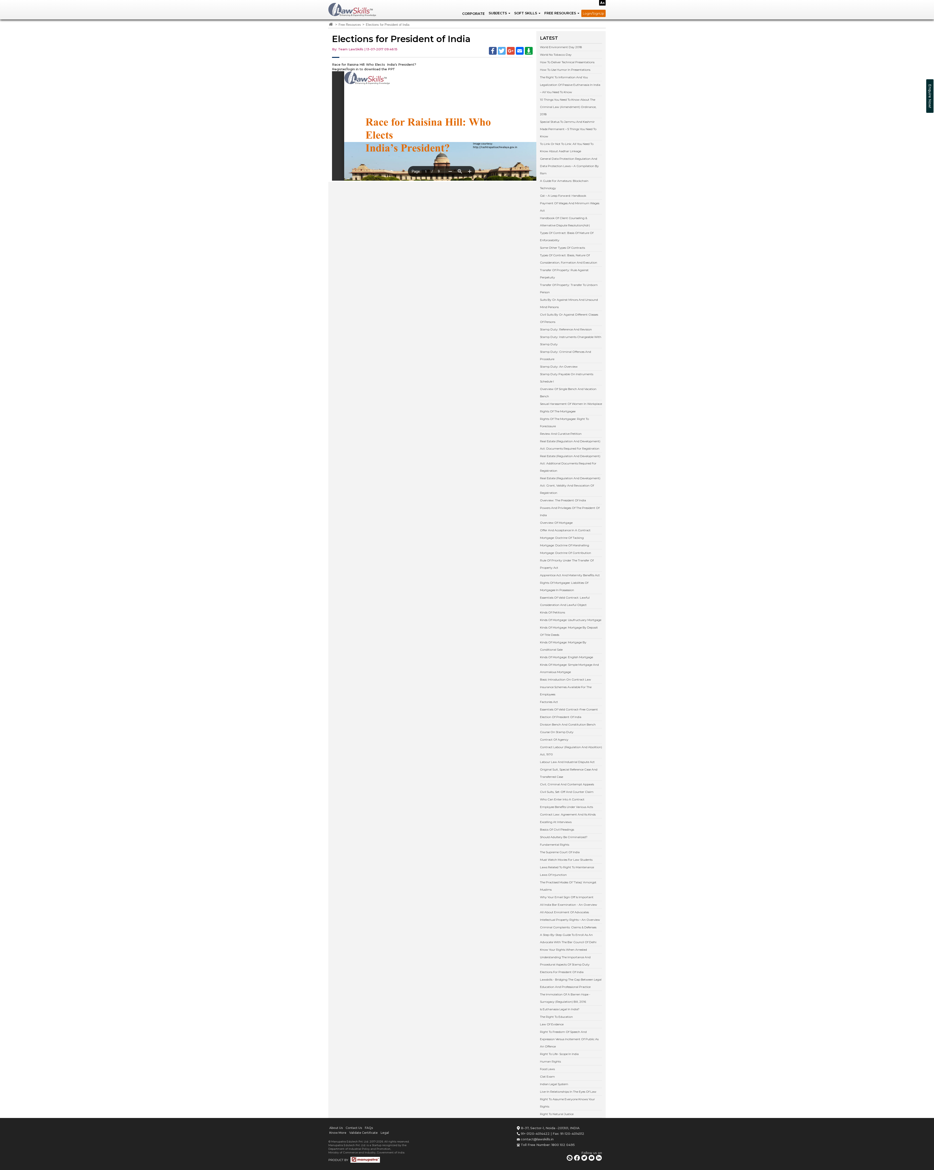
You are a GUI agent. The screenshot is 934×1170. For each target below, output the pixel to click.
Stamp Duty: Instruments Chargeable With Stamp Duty (570, 340)
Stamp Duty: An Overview (559, 366)
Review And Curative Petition (561, 433)
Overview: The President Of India (563, 500)
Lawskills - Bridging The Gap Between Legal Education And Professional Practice (571, 983)
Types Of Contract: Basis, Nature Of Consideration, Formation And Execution (568, 258)
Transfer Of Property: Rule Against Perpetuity (564, 273)
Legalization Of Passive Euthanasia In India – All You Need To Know (570, 88)
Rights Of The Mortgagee (557, 411)
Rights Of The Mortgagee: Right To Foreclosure (564, 422)
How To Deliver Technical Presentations (567, 62)
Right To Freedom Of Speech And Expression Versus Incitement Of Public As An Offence (569, 1039)
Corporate (473, 13)
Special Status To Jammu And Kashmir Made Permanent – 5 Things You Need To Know (568, 129)
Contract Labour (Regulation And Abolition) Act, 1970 (571, 750)
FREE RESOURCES (560, 13)
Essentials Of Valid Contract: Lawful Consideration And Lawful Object (565, 601)
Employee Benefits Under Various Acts (566, 807)
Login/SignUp (593, 13)
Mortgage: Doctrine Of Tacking (562, 538)
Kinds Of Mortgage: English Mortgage (566, 657)
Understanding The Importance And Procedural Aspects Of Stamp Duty (565, 960)
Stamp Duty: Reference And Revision (566, 329)
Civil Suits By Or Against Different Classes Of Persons (569, 318)
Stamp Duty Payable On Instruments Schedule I (566, 377)
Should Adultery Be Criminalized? (563, 837)
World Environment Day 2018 (561, 47)
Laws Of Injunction (553, 875)
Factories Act (549, 702)
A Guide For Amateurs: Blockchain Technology (564, 184)
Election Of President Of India (560, 717)
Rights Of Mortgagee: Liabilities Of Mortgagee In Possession (564, 586)
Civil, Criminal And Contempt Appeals (567, 784)
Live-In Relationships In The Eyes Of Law (568, 1091)
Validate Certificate (363, 1133)
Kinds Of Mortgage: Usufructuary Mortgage (570, 620)
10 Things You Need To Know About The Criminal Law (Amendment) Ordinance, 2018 (568, 107)
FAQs (369, 1128)
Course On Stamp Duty (557, 732)
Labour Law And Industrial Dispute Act (567, 762)
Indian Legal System (554, 1084)
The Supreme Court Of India (560, 852)
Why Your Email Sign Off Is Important (566, 897)
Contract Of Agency (554, 739)
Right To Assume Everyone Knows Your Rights (567, 1102)
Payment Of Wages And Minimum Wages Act (569, 206)
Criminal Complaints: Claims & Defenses (568, 927)
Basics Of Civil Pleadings (557, 829)
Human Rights (550, 1061)
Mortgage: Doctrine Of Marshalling (564, 545)
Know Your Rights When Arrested (563, 949)
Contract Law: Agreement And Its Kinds (568, 814)
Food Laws (547, 1069)
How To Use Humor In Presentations (565, 69)
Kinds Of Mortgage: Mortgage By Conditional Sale (563, 645)
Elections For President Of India (562, 972)
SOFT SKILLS (526, 13)
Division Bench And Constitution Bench (568, 724)
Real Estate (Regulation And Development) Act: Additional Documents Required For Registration (570, 463)
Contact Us (354, 1128)
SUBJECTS (498, 13)
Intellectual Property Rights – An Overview (570, 920)
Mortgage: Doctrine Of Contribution (565, 553)
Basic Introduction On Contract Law (565, 679)
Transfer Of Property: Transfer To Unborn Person (569, 288)
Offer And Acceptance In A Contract (565, 530)
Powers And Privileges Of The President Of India (570, 511)
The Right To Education (556, 1017)
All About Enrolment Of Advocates (564, 912)
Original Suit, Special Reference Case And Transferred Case (568, 773)
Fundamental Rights (554, 844)
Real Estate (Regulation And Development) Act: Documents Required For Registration (570, 444)
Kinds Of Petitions (552, 612)
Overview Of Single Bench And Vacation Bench (568, 392)
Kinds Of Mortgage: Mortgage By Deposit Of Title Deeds (569, 631)
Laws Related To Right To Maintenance (567, 867)
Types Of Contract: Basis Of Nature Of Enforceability (566, 236)
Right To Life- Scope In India (559, 1054)
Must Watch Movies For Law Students (566, 859)
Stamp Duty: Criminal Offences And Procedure (565, 355)
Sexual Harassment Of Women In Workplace (571, 404)
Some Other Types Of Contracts (562, 247)
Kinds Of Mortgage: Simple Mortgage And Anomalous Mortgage (569, 668)
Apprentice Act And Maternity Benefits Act (570, 575)
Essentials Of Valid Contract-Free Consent (569, 709)
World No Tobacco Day (556, 54)
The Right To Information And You (564, 77)
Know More (337, 1133)
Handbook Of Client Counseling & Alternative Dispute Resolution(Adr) (565, 221)
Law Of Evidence (552, 1024)
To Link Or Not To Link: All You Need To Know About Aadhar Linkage (566, 147)
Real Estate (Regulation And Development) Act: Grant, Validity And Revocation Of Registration (570, 485)
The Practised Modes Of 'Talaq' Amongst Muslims (568, 885)
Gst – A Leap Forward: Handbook (563, 195)
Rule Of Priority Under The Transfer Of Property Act (567, 563)
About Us (336, 1128)
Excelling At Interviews (556, 822)
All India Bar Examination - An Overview (568, 904)
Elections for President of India (387, 25)
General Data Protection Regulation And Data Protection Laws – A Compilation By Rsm (569, 166)
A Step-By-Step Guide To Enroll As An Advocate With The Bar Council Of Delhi (568, 938)
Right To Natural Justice (557, 1114)
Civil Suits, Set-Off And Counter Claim (566, 792)
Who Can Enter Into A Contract (562, 799)
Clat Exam (547, 1076)
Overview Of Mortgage (556, 522)
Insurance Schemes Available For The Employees (566, 690)
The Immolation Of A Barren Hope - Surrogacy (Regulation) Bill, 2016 (565, 998)
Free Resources (350, 25)
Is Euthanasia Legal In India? (559, 1009)
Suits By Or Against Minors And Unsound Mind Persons (569, 303)
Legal (385, 1133)
